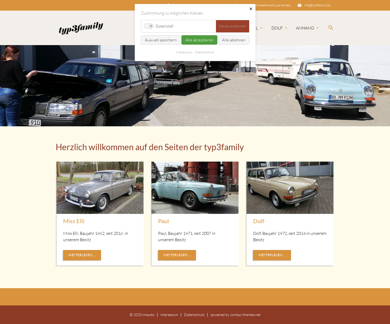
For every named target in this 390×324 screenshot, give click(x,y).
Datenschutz (194, 314)
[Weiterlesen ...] (100, 188)
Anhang (305, 28)
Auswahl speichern (161, 39)
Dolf (277, 28)
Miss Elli (74, 220)
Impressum (169, 314)
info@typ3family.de (317, 5)
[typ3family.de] (80, 28)
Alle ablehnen (233, 39)
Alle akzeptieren (199, 39)
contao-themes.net (245, 314)
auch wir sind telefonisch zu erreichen (266, 5)
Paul (253, 28)
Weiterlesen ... (82, 255)
